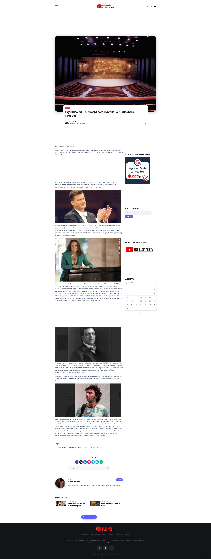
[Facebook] (147, 6)
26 (136, 305)
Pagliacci (86, 447)
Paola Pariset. (73, 121)
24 (127, 305)
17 (127, 301)
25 (132, 305)
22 (150, 301)
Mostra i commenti (89, 517)
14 (145, 297)
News (67, 108)
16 (154, 297)
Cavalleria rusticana (61, 447)
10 (127, 297)
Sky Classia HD (94, 447)
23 (154, 301)
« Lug (140, 313)
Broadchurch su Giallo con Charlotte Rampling (76, 505)
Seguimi (119, 479)
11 (132, 297)
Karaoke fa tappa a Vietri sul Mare (110, 505)
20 (141, 301)
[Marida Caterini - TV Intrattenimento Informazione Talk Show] (105, 6)
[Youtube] (154, 6)
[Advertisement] (141, 141)
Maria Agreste (72, 447)
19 (136, 301)
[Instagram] (150, 6)
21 (145, 301)
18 (132, 301)
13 (141, 297)
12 (136, 297)
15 (150, 297)
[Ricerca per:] (138, 213)
